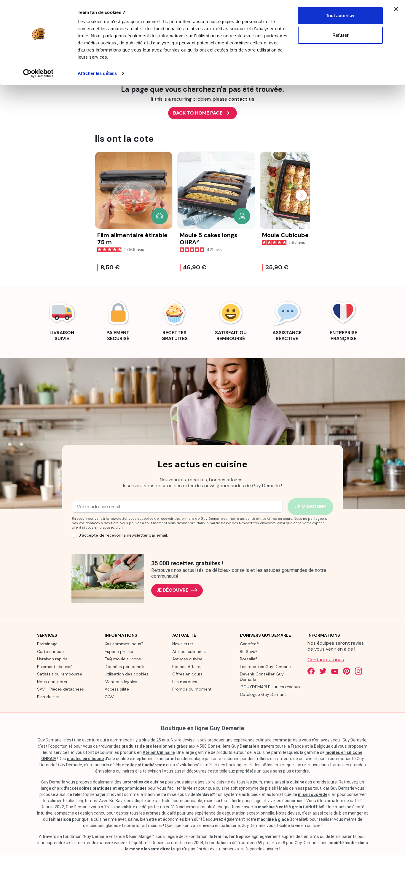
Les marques (184, 681)
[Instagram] (358, 671)
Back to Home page (202, 113)
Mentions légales (121, 681)
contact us (241, 99)
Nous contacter (52, 681)
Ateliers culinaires (189, 651)
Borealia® (249, 659)
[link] (61, 320)
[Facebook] (311, 671)
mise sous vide (312, 794)
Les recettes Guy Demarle (265, 666)
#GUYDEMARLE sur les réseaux (270, 686)
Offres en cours (187, 674)
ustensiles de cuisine (143, 782)
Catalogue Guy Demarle (263, 694)
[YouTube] (334, 671)
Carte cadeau (50, 651)
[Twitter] (322, 671)
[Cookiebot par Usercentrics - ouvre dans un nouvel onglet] (38, 73)
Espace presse (119, 651)
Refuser (340, 35)
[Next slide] (301, 195)
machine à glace (273, 819)
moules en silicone (85, 758)
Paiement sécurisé (55, 666)
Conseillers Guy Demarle (232, 746)
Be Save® (249, 651)
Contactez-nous (325, 660)
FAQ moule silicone (123, 659)
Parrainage (47, 643)
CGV (109, 696)
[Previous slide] (104, 195)
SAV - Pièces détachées (60, 689)
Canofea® (249, 643)
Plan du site (48, 696)
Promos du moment (192, 689)
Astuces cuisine (187, 659)
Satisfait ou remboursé (59, 674)
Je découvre (172, 590)
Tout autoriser (340, 15)
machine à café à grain (280, 806)
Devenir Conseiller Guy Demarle (262, 676)
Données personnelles (126, 666)
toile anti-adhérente (145, 764)
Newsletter (182, 643)
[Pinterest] (346, 671)
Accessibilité (117, 689)
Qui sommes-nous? (124, 643)
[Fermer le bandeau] (396, 9)
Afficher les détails (97, 73)
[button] (159, 216)
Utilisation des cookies (127, 674)
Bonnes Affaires (187, 666)
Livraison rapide (52, 659)
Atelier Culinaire (159, 752)
